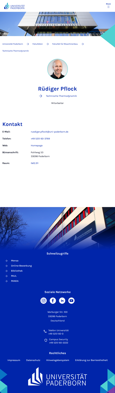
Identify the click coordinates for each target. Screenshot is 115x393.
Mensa (14, 260)
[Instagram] (43, 300)
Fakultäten (37, 44)
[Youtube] (71, 300)
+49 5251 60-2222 (58, 342)
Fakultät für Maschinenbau (65, 44)
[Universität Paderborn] (57, 376)
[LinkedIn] (62, 300)
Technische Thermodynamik (15, 51)
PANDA (15, 281)
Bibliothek (17, 270)
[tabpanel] (57, 149)
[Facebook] (53, 300)
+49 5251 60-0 (55, 333)
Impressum (13, 360)
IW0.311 (34, 163)
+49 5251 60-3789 (40, 138)
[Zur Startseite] (14, 6)
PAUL (14, 275)
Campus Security (58, 339)
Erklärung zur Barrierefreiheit (91, 360)
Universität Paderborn (12, 44)
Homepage (37, 145)
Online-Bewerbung (21, 265)
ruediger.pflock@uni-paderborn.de (49, 131)
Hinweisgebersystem (57, 360)
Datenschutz (33, 360)
